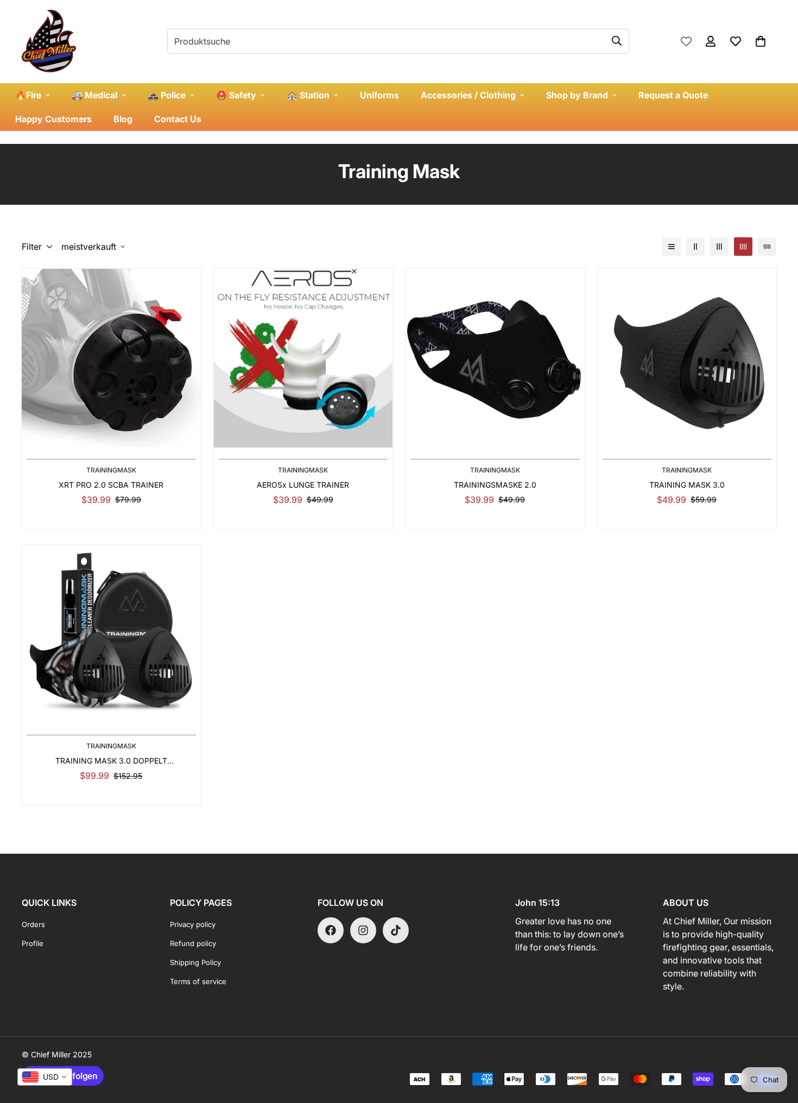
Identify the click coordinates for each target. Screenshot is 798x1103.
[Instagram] (363, 930)
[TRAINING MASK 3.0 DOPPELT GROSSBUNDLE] (111, 634)
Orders (33, 924)
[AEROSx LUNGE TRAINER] (303, 358)
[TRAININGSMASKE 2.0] (495, 358)
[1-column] (671, 246)
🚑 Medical (94, 95)
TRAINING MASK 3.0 (687, 484)
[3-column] (719, 246)
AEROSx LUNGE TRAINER (303, 484)
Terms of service (198, 981)
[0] (760, 41)
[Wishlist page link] (686, 41)
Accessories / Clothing (468, 95)
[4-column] (743, 246)
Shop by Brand (577, 95)
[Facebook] (331, 930)
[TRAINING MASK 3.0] (687, 358)
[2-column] (695, 246)
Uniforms (379, 95)
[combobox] (44, 1077)
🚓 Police (167, 95)
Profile (32, 943)
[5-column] (767, 246)
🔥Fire (28, 95)
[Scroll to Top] (776, 1043)
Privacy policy (193, 924)
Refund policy (193, 943)
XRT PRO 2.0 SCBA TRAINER (111, 484)
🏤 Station (308, 95)
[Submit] (616, 40)
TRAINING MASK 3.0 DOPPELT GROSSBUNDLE (111, 761)
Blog (122, 119)
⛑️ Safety (236, 95)
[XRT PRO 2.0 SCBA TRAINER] (111, 358)
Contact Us (177, 119)
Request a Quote (673, 95)
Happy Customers (53, 119)
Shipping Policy (195, 962)
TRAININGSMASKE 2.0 (495, 484)
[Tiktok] (396, 930)
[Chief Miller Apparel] (49, 41)
